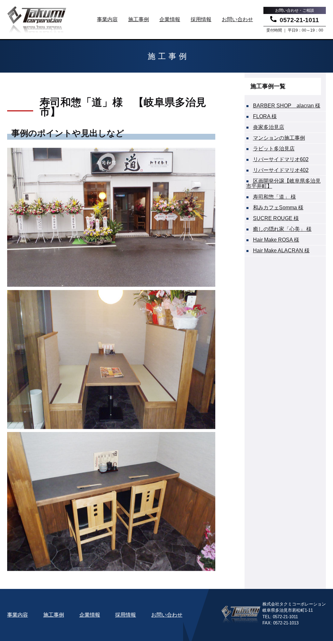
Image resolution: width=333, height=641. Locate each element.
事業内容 (107, 19)
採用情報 (201, 19)
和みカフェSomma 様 (278, 207)
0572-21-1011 (299, 20)
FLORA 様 (265, 116)
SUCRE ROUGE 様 (276, 218)
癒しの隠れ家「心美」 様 (282, 229)
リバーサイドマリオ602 (281, 159)
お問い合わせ (237, 19)
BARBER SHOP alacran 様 (286, 105)
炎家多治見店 (268, 127)
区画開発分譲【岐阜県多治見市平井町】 (283, 183)
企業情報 (169, 19)
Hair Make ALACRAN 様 (281, 250)
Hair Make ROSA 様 (276, 240)
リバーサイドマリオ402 (281, 170)
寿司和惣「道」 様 (274, 197)
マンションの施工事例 (279, 138)
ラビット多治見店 (274, 148)
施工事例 (138, 19)
